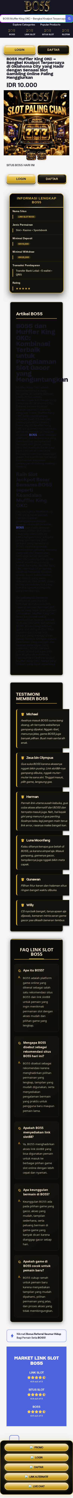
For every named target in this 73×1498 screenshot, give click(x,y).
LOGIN (20, 49)
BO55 (33, 434)
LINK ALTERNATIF (38, 1477)
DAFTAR (53, 49)
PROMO (38, 1446)
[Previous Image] (7, 123)
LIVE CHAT (39, 1487)
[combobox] (33, 18)
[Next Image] (66, 123)
